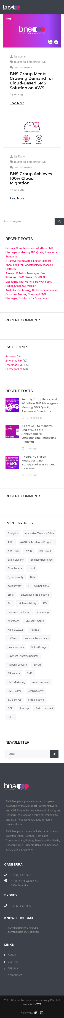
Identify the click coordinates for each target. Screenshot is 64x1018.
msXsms (13, 638)
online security (16, 647)
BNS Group (45, 551)
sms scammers (40, 682)
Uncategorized (14, 369)
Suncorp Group (14, 845)
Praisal (29, 840)
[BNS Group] (12, 7)
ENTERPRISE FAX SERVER (23, 928)
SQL (10, 708)
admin (22, 56)
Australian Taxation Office (39, 533)
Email (11, 594)
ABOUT (12, 954)
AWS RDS (13, 551)
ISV (45, 603)
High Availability (27, 603)
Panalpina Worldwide (47, 840)
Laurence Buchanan (19, 612)
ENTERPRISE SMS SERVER (23, 932)
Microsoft (13, 621)
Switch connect (44, 708)
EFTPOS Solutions (38, 586)
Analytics (13, 533)
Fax (10, 603)
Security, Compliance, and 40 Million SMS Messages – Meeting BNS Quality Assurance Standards (31, 252)
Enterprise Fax (14, 360)
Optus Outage (39, 647)
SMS (29, 673)
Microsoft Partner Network (41, 806)
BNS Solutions (16, 559)
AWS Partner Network (23, 810)
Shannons (27, 849)
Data (33, 577)
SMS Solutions (36, 699)
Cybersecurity (15, 577)
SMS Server (14, 699)
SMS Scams (15, 690)
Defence (29, 836)
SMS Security (36, 690)
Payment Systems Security (23, 656)
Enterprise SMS (37, 62)
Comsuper (42, 836)
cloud (32, 568)
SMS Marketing (16, 682)
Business (20, 62)
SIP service (14, 673)
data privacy (15, 586)
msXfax (34, 629)
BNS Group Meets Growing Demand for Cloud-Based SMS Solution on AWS (31, 80)
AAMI (9, 849)
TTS (38, 1004)
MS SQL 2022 (15, 629)
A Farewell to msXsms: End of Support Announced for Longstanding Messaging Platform (29, 265)
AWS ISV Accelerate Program (36, 542)
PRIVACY (13, 968)
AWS (10, 542)
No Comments (23, 67)
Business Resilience (42, 559)
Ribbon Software (17, 664)
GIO (16, 849)
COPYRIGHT (15, 975)
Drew (21, 156)
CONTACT (14, 961)
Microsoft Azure (35, 621)
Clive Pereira (15, 568)
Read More (17, 103)
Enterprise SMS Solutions (35, 594)
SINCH (37, 664)
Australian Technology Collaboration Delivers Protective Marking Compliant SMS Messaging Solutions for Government (32, 294)
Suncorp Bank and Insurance (41, 845)
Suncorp (24, 708)
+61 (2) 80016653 (21, 875)
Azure (29, 551)
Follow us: (27, 1012)
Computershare (15, 840)
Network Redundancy (37, 638)
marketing (43, 612)
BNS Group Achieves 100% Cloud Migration (31, 178)
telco (10, 717)
